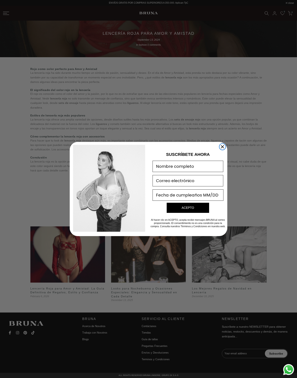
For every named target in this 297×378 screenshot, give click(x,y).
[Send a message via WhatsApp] (288, 369)
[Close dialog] (222, 147)
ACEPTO (188, 207)
